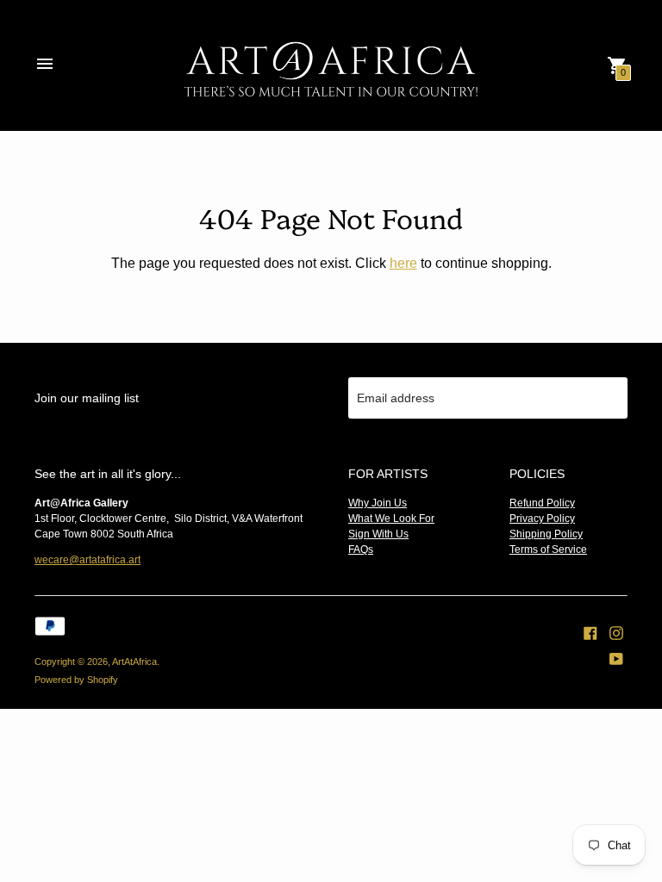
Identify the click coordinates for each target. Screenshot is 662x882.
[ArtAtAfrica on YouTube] (616, 658)
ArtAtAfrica (134, 661)
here (403, 263)
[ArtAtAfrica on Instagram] (616, 632)
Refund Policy (542, 503)
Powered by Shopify (76, 679)
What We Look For (391, 518)
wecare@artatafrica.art (87, 560)
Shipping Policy (546, 534)
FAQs (360, 549)
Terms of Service (548, 549)
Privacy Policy (542, 518)
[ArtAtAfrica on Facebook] (590, 632)
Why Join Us (377, 503)
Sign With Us (378, 534)
